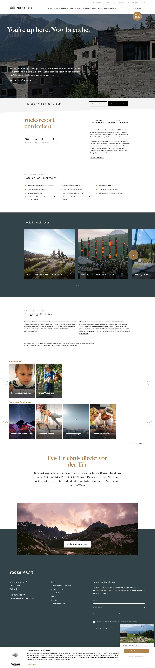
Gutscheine (97, 2)
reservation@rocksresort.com (22, 598)
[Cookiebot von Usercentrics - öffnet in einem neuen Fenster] (15, 664)
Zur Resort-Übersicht (20, 80)
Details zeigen (31, 664)
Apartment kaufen (110, 8)
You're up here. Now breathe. (48, 30)
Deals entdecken (98, 104)
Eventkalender (84, 333)
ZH (144, 2)
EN (136, 2)
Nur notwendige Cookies (136, 656)
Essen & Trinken (75, 8)
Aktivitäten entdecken (77, 544)
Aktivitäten (86, 8)
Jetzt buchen (137, 8)
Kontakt (121, 2)
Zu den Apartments (118, 104)
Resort (49, 8)
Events (100, 8)
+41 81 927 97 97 (17, 595)
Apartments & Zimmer (61, 8)
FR (141, 2)
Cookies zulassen (136, 651)
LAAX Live (115, 2)
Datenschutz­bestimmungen (114, 622)
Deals (94, 8)
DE (133, 2)
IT (138, 2)
